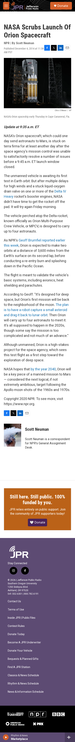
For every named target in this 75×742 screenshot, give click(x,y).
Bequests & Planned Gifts (23, 658)
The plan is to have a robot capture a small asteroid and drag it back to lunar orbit (36, 310)
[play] (5, 737)
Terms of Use (16, 609)
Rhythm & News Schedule (23, 683)
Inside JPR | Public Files (21, 617)
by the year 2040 (43, 369)
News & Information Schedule (26, 691)
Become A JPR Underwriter (24, 642)
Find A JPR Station (19, 667)
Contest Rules (16, 626)
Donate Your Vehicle (20, 650)
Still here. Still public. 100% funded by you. (37, 499)
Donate (62, 5)
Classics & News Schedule (23, 675)
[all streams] (70, 737)
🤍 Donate (37, 522)
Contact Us (14, 601)
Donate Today (16, 634)
